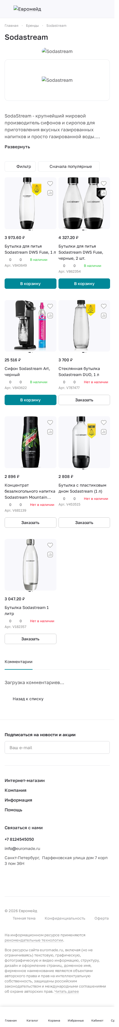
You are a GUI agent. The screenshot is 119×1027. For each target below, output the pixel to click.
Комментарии (19, 661)
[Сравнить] (50, 193)
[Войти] (97, 9)
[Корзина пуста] (107, 9)
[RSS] (107, 37)
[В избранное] (50, 184)
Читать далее (66, 991)
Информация (18, 799)
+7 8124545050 (19, 839)
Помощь (13, 809)
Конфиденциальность (65, 918)
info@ (10, 848)
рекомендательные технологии (34, 940)
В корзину (30, 283)
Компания (16, 790)
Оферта (102, 918)
